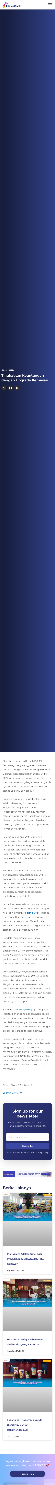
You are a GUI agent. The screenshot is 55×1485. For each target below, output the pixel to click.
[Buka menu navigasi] (50, 5)
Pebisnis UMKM (32, 912)
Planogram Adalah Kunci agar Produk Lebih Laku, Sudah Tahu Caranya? (25, 1259)
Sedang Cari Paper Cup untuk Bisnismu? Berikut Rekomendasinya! (24, 1425)
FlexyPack (25, 1009)
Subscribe (27, 1146)
